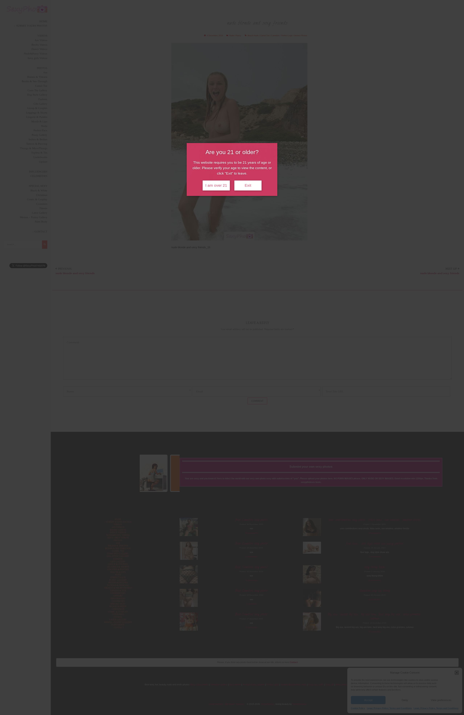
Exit (248, 185)
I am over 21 (216, 185)
